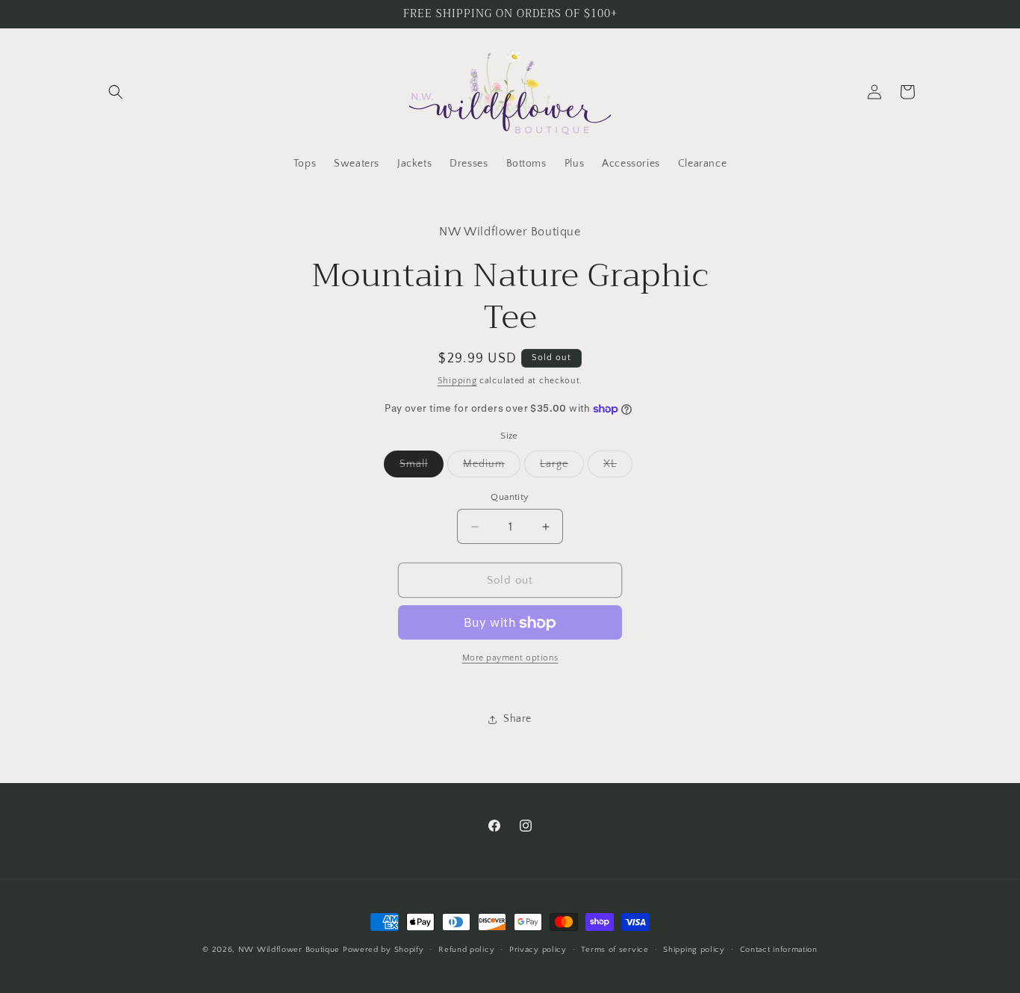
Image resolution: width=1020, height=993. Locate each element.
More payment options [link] (510, 658)
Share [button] (517, 719)
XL (617, 467)
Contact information (779, 948)
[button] (115, 91)
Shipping (457, 381)
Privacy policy (538, 948)
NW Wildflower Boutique (289, 949)
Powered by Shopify (383, 949)
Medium (491, 467)
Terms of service (614, 948)
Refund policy (466, 948)
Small (421, 467)
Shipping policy (694, 948)
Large (562, 467)
